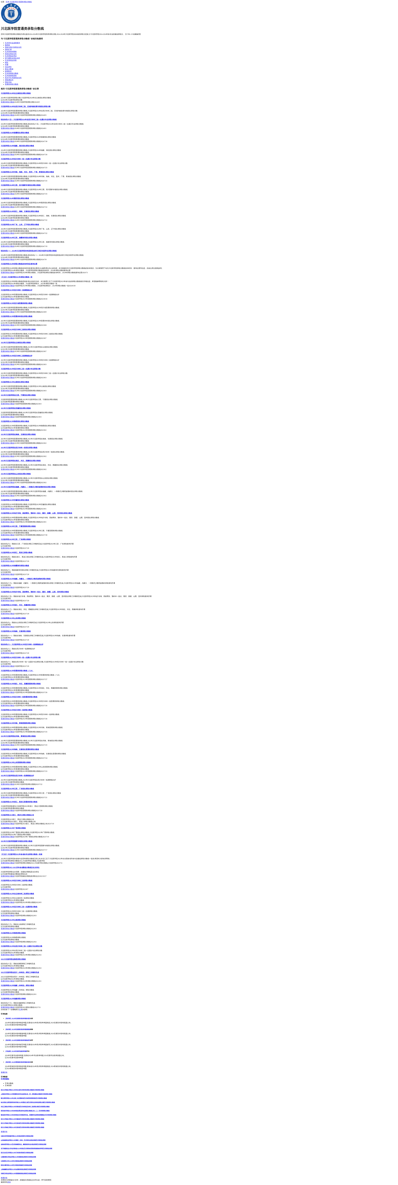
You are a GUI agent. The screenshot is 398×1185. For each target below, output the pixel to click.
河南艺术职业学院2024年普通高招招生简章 (14, 1173)
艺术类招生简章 (11, 60)
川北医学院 (14, 2)
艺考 (7, 2)
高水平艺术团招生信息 (13, 78)
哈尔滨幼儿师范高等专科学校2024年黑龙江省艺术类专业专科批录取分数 (22, 1102)
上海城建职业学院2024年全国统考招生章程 (14, 1169)
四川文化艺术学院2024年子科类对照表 (12, 1152)
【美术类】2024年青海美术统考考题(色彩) (17, 1062)
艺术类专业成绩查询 (12, 43)
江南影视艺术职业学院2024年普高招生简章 (14, 1157)
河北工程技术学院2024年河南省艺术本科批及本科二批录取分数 (20, 1106)
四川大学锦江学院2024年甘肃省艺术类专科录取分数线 (17, 1123)
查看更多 (4, 1072)
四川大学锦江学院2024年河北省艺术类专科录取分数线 (17, 1090)
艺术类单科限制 (11, 51)
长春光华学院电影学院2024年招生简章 (12, 1136)
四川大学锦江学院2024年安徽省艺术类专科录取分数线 (17, 1119)
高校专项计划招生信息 (13, 47)
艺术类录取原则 (11, 75)
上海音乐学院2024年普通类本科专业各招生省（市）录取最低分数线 (21, 1094)
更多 (9, 1182)
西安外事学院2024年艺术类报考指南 (12, 1165)
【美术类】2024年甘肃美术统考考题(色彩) (17, 1018)
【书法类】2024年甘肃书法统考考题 (16, 1051)
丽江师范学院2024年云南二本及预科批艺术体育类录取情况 (18, 1098)
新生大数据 (9, 69)
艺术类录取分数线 (11, 73)
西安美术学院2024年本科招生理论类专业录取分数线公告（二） (20, 1110)
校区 (6, 62)
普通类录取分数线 (25, 2)
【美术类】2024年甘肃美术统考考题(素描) (17, 1029)
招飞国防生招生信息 (12, 58)
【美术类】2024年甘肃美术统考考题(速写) (17, 1040)
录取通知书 (9, 80)
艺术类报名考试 (11, 56)
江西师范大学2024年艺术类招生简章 (12, 1161)
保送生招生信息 (11, 54)
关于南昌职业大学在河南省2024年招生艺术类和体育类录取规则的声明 (22, 1148)
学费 (6, 65)
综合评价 (8, 67)
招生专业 (8, 82)
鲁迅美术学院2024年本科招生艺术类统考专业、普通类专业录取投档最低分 (23, 1115)
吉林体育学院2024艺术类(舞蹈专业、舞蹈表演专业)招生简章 (19, 1144)
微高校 (7, 45)
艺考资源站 (5, 1079)
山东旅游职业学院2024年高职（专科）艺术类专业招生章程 (18, 1140)
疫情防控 (8, 71)
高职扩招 (8, 49)
